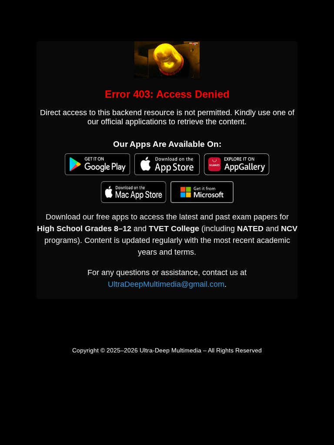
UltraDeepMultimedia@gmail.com (166, 284)
